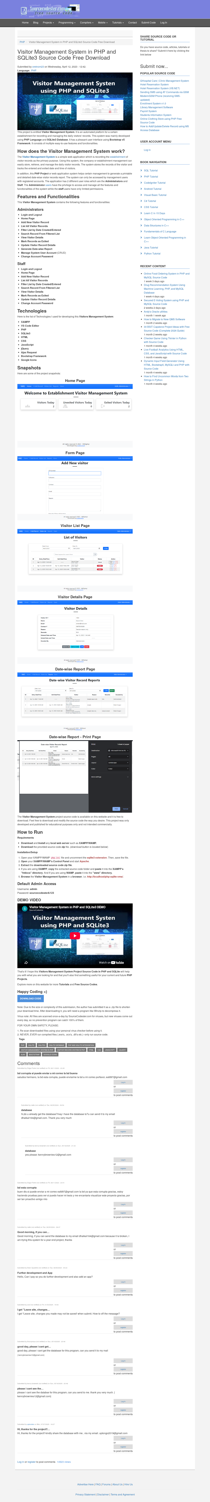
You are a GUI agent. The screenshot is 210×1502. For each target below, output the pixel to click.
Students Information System (155, 115)
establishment (117, 156)
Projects (47, 22)
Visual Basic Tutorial (155, 195)
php (22, 1045)
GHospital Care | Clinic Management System (164, 80)
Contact (132, 22)
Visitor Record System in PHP (71, 1050)
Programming (66, 22)
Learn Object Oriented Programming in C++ (165, 239)
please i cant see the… (30, 1388)
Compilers (86, 22)
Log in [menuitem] (147, 150)
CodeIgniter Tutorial (155, 182)
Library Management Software (156, 107)
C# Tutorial (150, 201)
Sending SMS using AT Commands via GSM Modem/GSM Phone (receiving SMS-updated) (164, 95)
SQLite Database (56, 1045)
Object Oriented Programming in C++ (164, 219)
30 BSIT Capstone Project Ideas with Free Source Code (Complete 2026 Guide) (167, 328)
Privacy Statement (85, 1494)
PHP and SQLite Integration (81, 1045)
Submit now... (154, 66)
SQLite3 (41, 1045)
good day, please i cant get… (34, 1346)
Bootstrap (34, 1054)
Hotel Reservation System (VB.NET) (160, 88)
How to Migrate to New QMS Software (164, 319)
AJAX (23, 1054)
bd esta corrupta (27, 1187)
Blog (35, 22)
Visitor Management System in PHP (37, 1050)
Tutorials (117, 22)
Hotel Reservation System (154, 84)
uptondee (30, 1424)
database (26, 1110)
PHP (22, 42)
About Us (117, 1484)
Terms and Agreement (123, 1494)
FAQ (97, 1484)
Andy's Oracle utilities (155, 311)
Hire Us (128, 1484)
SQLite (31, 1045)
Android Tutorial (152, 189)
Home (25, 22)
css (99, 1050)
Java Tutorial (151, 247)
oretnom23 (38, 66)
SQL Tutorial (151, 170)
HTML (91, 1050)
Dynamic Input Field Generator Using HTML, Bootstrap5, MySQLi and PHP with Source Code (166, 364)
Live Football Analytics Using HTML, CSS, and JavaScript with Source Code (165, 351)
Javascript (110, 1050)
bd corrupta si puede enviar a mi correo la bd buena (47, 1073)
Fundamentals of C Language (160, 231)
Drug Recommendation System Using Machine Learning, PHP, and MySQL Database (164, 288)
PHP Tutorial (151, 176)
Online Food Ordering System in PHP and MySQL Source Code (167, 275)
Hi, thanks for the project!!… (33, 1429)
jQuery (122, 1050)
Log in (123, 1082)
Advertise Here (85, 1484)
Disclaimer (103, 1494)
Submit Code (148, 22)
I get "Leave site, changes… (33, 1309)
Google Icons (50, 1054)
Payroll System (148, 111)
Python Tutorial (152, 253)
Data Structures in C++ (156, 225)
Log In (163, 22)
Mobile (102, 22)
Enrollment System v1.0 (153, 103)
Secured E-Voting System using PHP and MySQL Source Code (166, 302)
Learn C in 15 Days (154, 213)
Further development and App (34, 1273)
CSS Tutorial (151, 207)
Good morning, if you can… (33, 1232)
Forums (106, 1484)
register (123, 1091)
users (49, 185)
